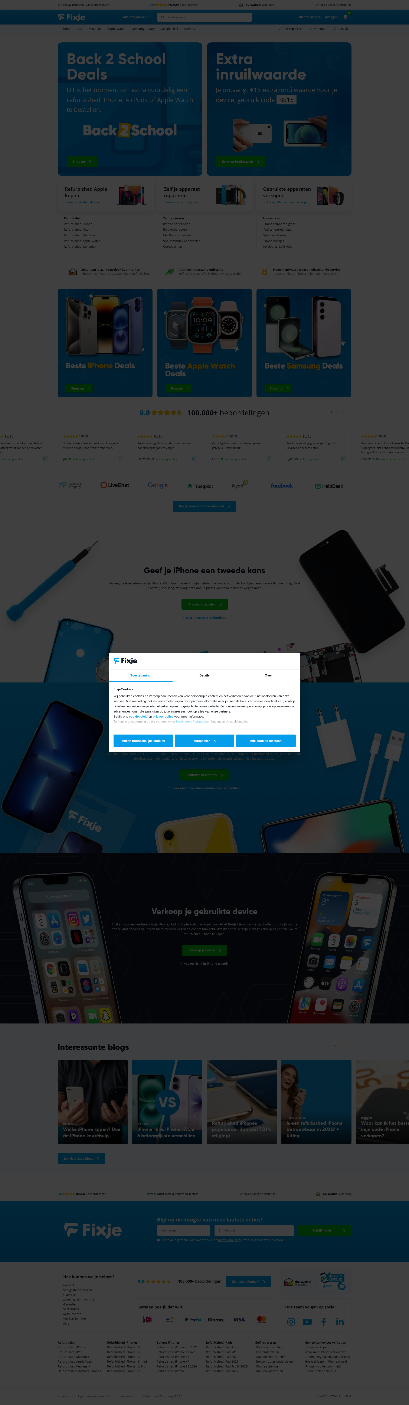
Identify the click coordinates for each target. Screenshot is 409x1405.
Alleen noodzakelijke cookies (143, 741)
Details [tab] (204, 675)
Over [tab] (268, 675)
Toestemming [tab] (140, 675)
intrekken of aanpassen (193, 721)
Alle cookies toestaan (266, 741)
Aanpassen (202, 741)
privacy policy (163, 716)
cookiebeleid (138, 716)
